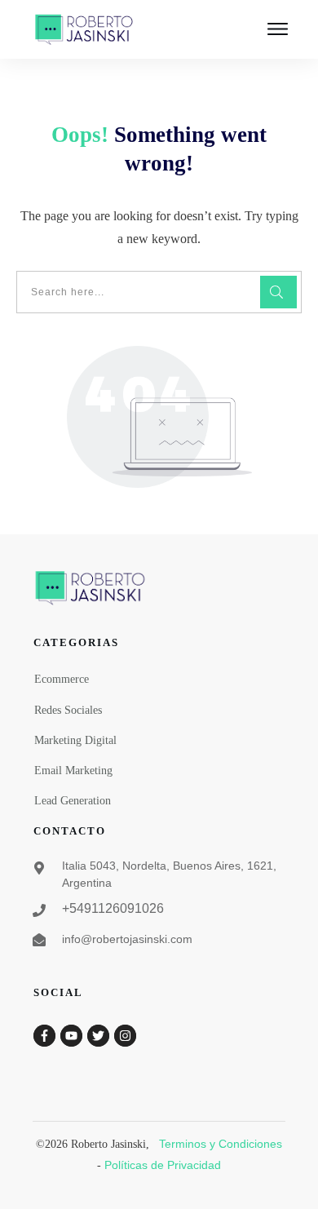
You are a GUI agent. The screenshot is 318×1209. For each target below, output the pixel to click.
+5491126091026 (113, 908)
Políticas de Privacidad (162, 1164)
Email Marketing (73, 770)
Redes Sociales (68, 710)
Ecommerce (61, 679)
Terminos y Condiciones (220, 1143)
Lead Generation (72, 801)
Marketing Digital (75, 740)
